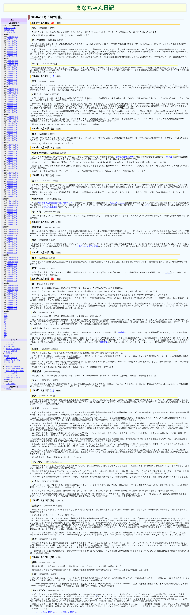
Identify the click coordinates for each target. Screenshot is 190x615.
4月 (5, 330)
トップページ (9, 342)
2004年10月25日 (40, 252)
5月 (5, 328)
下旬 (16, 37)
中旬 (12, 37)
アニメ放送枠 (9, 362)
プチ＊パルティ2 (40, 328)
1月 (5, 337)
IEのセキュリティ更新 (12, 377)
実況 (34, 28)
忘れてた (36, 211)
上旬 (9, 37)
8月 (5, 322)
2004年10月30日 (40, 76)
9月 (5, 320)
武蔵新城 (36, 227)
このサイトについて (11, 344)
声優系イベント (9, 28)
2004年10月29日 (40, 128)
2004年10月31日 (40, 22)
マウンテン (37, 462)
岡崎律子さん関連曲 (13, 366)
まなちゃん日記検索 (13, 349)
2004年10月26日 (40, 222)
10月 (5, 318)
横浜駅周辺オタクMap (125, 157)
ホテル (35, 481)
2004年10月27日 (40, 175)
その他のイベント (10, 32)
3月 (5, 333)
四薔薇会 (122, 332)
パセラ (148, 205)
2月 (5, 335)
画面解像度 (8, 379)
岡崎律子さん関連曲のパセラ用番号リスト (56, 203)
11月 (5, 316)
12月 (5, 313)
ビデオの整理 (38, 40)
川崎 (34, 574)
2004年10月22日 (40, 500)
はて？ (35, 180)
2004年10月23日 (40, 390)
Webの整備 (37, 199)
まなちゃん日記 (9, 346)
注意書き (9, 353)
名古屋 (35, 408)
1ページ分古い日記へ (44, 612)
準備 (34, 539)
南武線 (6, 355)
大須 (34, 312)
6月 (5, 326)
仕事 (34, 134)
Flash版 (169, 157)
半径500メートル (10, 389)
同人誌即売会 (9, 30)
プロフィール (10, 384)
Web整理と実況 (40, 153)
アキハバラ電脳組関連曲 (15, 368)
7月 (5, 324)
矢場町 (35, 349)
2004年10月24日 (40, 278)
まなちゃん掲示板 (10, 351)
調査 (34, 268)
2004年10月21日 (40, 557)
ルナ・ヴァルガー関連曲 (15, 371)
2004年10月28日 (40, 147)
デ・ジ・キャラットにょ (13, 375)
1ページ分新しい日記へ (66, 612)
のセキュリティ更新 (88, 246)
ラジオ (35, 63)
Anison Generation (117, 203)
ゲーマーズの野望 (10, 373)
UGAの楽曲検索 (50, 207)
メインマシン (38, 590)
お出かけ (36, 94)
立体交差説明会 (11, 358)
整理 (34, 240)
